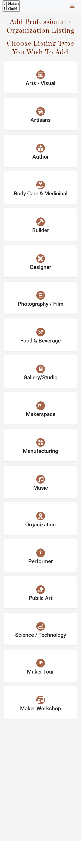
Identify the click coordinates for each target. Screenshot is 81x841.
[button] (72, 6)
